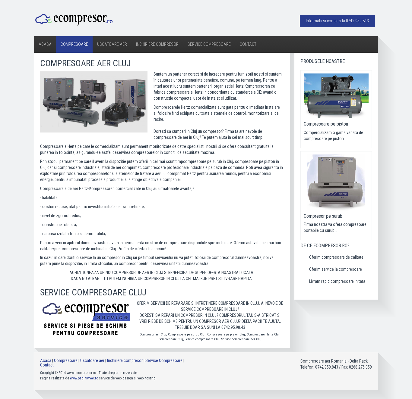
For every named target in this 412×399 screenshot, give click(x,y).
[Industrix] (73, 18)
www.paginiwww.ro (84, 378)
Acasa (45, 44)
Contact (248, 44)
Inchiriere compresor (157, 44)
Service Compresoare (209, 44)
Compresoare (74, 44)
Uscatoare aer (112, 44)
